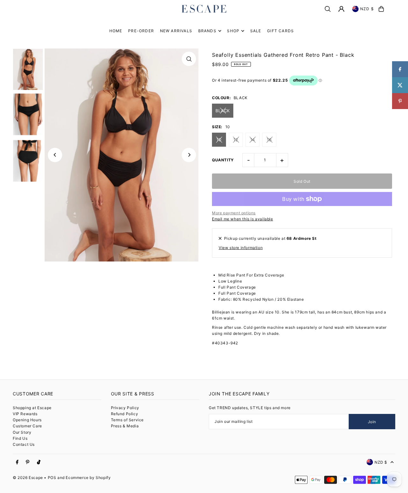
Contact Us (24, 444)
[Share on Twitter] (400, 85)
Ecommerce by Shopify (88, 477)
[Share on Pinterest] (400, 101)
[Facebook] (17, 462)
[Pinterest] (27, 462)
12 (235, 139)
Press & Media (125, 425)
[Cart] (381, 9)
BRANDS (207, 30)
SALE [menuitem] (255, 30)
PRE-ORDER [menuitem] (141, 30)
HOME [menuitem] (115, 30)
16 (269, 139)
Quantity (223, 160)
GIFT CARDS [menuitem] (280, 30)
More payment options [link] (234, 212)
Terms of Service (127, 419)
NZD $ (367, 8)
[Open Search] (328, 9)
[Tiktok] (38, 462)
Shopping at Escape (32, 407)
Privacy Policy (125, 407)
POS (52, 477)
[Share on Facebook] (400, 69)
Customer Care (27, 425)
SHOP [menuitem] (233, 30)
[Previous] (55, 155)
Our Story (22, 432)
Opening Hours (27, 419)
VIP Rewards (25, 413)
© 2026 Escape (28, 477)
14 (252, 139)
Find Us (20, 438)
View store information (241, 247)
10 (218, 139)
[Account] (341, 9)
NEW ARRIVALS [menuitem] (176, 30)
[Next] (189, 155)
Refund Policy (124, 413)
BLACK (222, 110)
